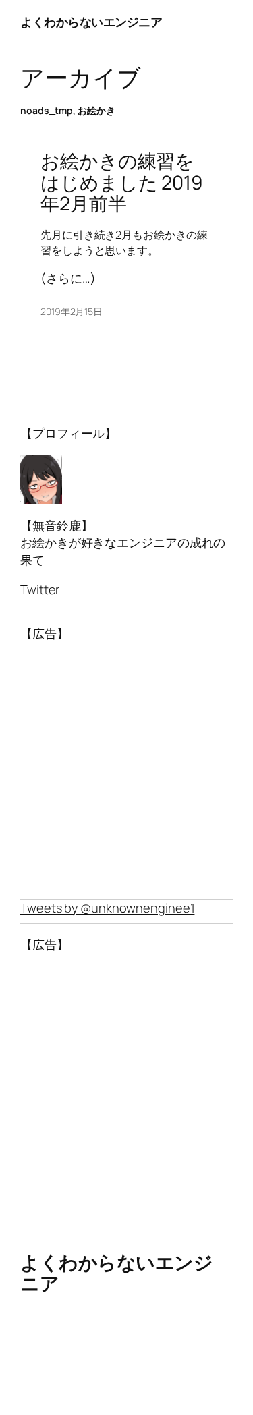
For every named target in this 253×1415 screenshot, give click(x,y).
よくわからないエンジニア (91, 21)
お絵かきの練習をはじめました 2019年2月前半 (121, 182)
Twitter (39, 589)
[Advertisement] (126, 771)
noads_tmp (46, 110)
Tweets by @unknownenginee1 (107, 908)
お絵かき (96, 110)
